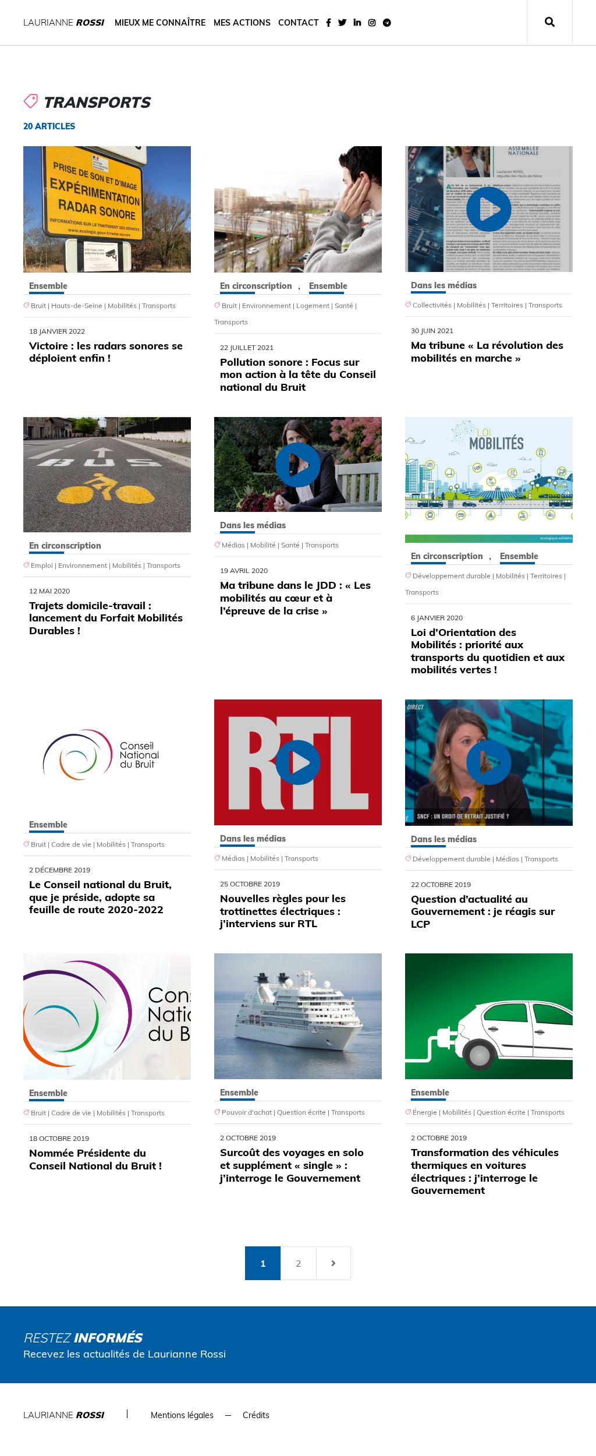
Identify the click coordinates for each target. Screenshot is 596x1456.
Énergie (425, 1112)
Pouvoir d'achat (247, 1112)
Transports (159, 305)
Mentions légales (182, 1415)
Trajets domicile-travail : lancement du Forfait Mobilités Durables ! (106, 618)
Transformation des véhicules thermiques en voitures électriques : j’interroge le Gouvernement (485, 1171)
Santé (344, 305)
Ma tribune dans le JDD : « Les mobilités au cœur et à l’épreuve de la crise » (295, 597)
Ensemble (48, 286)
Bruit (38, 305)
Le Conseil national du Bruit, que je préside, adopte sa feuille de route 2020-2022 (100, 897)
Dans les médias (444, 285)
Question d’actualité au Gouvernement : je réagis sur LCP (483, 911)
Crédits (256, 1415)
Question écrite (301, 1112)
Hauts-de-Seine (76, 305)
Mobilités (122, 305)
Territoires (507, 305)
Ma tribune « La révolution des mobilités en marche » (487, 351)
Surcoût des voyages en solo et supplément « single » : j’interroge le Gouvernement (292, 1165)
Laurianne (63, 22)
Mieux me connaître (160, 22)
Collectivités (432, 305)
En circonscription (256, 286)
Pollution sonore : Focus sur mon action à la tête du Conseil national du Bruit (298, 374)
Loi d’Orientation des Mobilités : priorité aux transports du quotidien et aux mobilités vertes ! (488, 651)
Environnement (266, 305)
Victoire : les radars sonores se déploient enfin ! (106, 352)
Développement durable (452, 575)
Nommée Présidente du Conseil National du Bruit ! (95, 1159)
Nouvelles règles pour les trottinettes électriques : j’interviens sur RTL (283, 911)
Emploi (42, 565)
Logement (312, 305)
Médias (233, 544)
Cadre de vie (71, 844)
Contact (298, 22)
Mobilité (263, 544)
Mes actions (242, 22)
